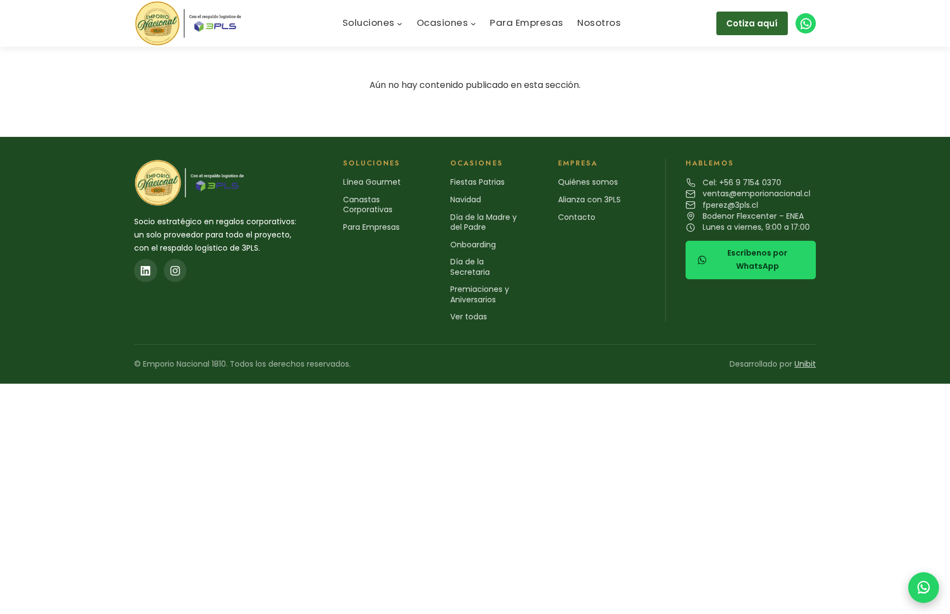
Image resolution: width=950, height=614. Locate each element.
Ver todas (468, 316)
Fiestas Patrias (477, 181)
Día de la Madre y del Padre (483, 222)
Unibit (805, 363)
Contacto (576, 217)
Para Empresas (371, 227)
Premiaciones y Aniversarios (479, 294)
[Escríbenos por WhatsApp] (923, 587)
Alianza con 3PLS (589, 199)
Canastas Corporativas (368, 204)
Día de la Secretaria (470, 266)
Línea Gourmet (372, 181)
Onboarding (473, 244)
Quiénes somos (588, 181)
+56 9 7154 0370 (750, 182)
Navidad (465, 199)
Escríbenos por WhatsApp (757, 259)
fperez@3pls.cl (730, 205)
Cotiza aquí (751, 23)
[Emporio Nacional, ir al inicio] (190, 23)
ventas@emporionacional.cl (756, 193)
